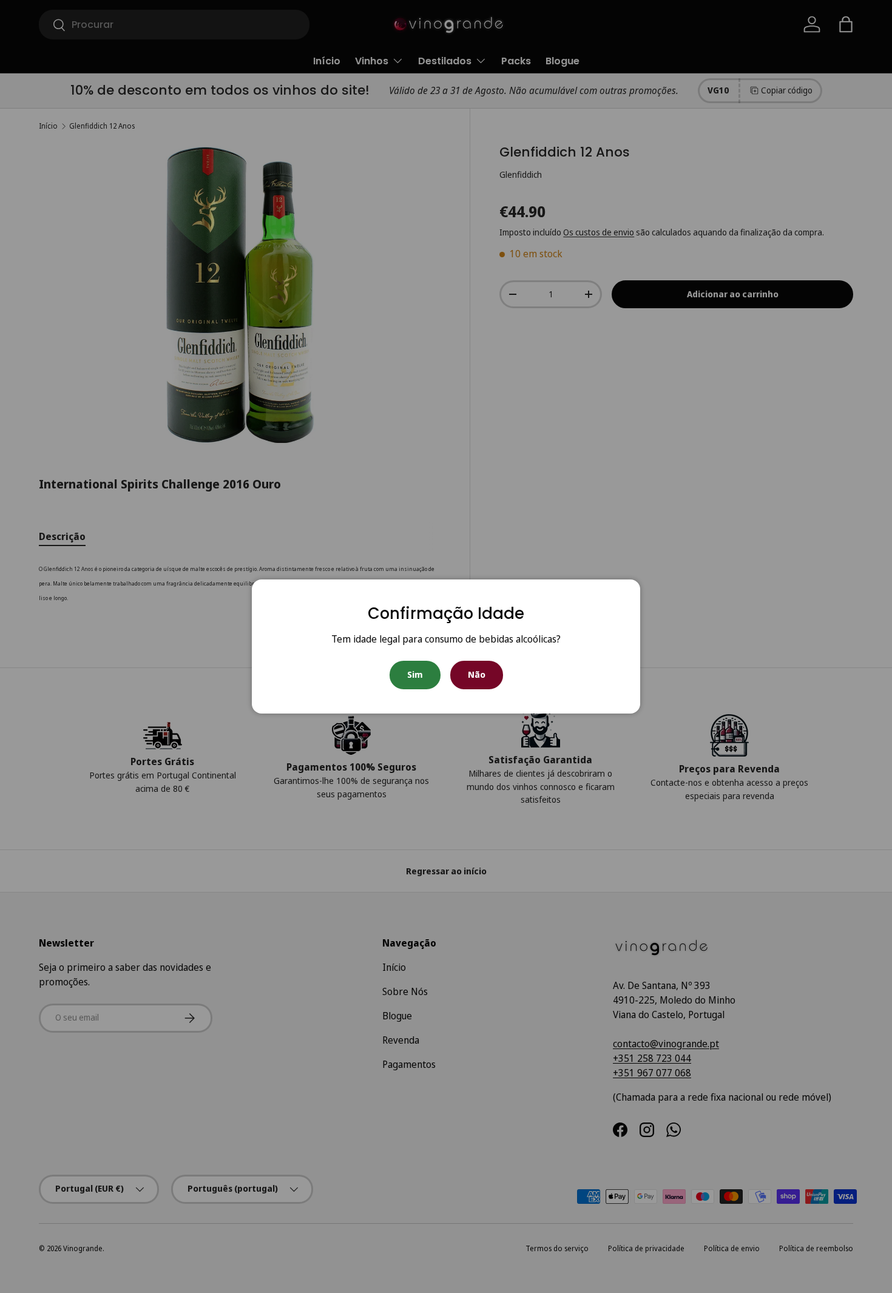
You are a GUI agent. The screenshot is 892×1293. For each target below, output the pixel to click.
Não (476, 674)
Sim (415, 674)
